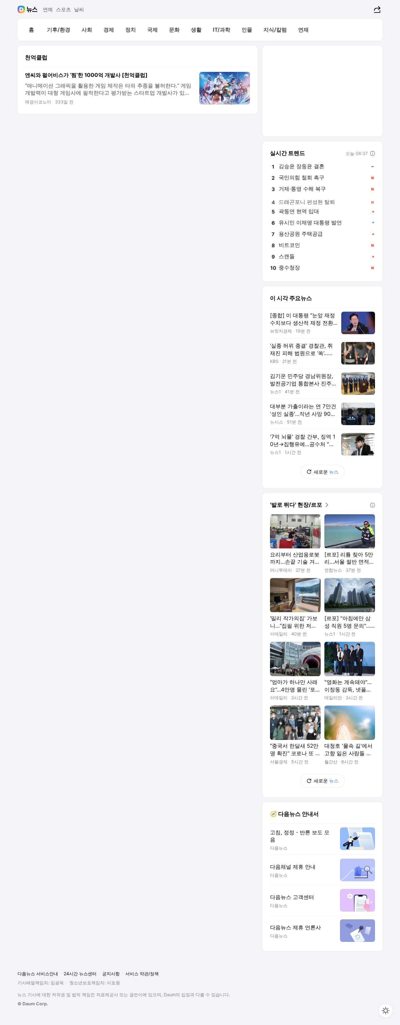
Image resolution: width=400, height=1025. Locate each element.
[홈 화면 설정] (385, 1010)
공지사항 (111, 973)
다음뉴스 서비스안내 (38, 973)
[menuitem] (31, 29)
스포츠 (63, 9)
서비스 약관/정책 (142, 973)
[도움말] (372, 153)
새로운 (326, 472)
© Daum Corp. (33, 1003)
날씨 (79, 9)
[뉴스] (32, 9)
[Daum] (22, 9)
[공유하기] (376, 9)
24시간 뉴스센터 (80, 973)
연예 (48, 9)
